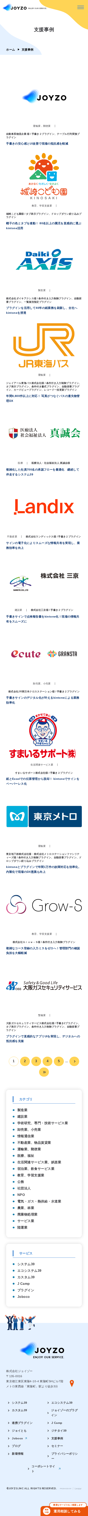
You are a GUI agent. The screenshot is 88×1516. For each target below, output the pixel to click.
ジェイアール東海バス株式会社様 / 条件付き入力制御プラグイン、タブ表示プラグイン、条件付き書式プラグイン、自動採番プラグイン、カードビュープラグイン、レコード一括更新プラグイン (44, 386)
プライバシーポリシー (64, 1456)
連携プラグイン (22, 1422)
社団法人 (24, 1188)
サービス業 (25, 1221)
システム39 (26, 1264)
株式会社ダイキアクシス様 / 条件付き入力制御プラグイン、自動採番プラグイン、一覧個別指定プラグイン (44, 300)
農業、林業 (25, 1208)
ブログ (16, 1445)
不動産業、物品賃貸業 (34, 1142)
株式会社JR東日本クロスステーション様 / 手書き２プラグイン (44, 691)
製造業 (22, 1110)
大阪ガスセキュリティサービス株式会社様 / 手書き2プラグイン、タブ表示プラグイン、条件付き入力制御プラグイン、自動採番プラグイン (43, 1027)
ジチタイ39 (59, 1430)
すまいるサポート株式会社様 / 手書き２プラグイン (44, 772)
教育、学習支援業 (30, 1175)
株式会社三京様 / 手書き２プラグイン (52, 610)
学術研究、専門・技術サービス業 (42, 1123)
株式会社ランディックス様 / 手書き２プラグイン (53, 536)
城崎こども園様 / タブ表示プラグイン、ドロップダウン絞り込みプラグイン (44, 215)
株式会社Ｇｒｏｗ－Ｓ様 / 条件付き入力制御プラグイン (44, 942)
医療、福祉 (25, 1155)
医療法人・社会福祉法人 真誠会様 (51, 463)
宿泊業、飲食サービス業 (35, 1168)
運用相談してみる (64, 1509)
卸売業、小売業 (29, 1129)
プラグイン (25, 1290)
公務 (20, 1181)
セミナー (57, 1445)
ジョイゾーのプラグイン (64, 1413)
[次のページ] (74, 1061)
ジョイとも (19, 1430)
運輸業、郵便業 (29, 1149)
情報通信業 (25, 1136)
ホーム (10, 49)
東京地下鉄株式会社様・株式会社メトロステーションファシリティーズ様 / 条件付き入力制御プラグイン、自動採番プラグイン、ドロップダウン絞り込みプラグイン (44, 857)
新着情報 (18, 1453)
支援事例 (57, 1438)
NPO (21, 1195)
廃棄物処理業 (27, 1214)
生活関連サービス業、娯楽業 (39, 1162)
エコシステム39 (29, 1270)
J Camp (23, 1283)
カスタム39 (26, 1277)
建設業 (22, 1116)
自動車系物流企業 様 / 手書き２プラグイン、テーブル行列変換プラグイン (43, 136)
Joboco (23, 1296)
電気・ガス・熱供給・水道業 (39, 1201)
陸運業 (22, 1227)
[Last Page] (44, 1072)
